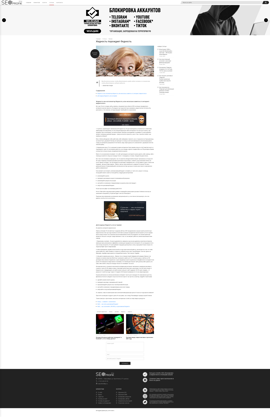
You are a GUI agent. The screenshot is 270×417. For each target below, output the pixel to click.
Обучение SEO (122, 392)
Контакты (59, 2)
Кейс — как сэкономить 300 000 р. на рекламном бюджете (113, 306)
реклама (117, 311)
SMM (104, 335)
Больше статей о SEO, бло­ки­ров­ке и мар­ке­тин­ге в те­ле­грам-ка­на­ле (161, 374)
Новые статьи (162, 46)
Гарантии (101, 396)
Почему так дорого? (104, 401)
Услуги (44, 2)
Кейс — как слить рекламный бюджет (107, 304)
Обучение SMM (122, 394)
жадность (130, 311)
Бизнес (135, 335)
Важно (100, 394)
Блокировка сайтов (123, 399)
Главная (28, 2)
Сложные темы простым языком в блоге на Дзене (161, 379)
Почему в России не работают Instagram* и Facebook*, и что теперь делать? (109, 338)
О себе (100, 392)
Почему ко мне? (102, 399)
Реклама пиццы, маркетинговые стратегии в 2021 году (139, 338)
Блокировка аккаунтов (124, 396)
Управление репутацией (125, 401)
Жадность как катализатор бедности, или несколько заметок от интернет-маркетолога (121, 93)
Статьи (51, 2)
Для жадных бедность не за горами (107, 96)
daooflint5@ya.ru (103, 383)
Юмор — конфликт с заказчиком (106, 301)
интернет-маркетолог (102, 311)
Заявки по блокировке (104, 403)
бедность (123, 311)
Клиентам (37, 2)
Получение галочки (123, 403)
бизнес (110, 311)
